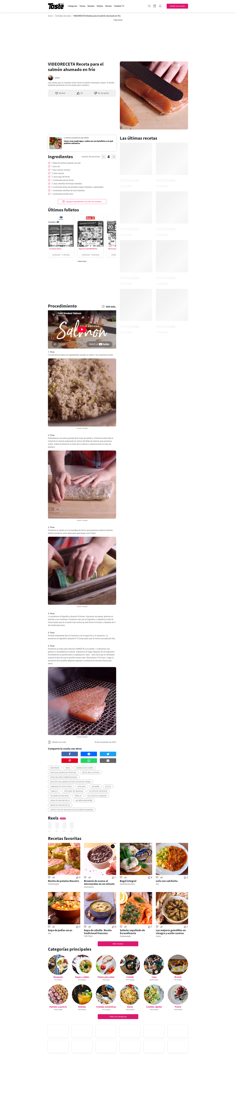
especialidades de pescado (63, 772)
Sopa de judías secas (60, 930)
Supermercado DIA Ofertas (88, 249)
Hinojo (78, 796)
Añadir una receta (177, 6)
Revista (108, 6)
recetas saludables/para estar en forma (70, 782)
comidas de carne (84, 768)
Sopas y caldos (82, 977)
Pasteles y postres (58, 1006)
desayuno (54, 768)
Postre (178, 1006)
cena (67, 768)
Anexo (130, 1006)
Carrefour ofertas (55, 249)
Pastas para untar (106, 977)
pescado (82, 786)
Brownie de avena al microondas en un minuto (99, 882)
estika (57, 78)
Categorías (72, 6)
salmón (95, 786)
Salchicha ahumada (97, 796)
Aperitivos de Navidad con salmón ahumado (71, 810)
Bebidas (82, 1006)
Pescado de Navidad (73, 791)
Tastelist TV (119, 6)
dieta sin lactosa (90, 772)
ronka (158, 936)
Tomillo (54, 791)
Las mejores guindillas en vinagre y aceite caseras (171, 932)
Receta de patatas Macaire (63, 880)
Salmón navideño (84, 800)
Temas (82, 6)
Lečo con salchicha (167, 880)
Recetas (91, 6)
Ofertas (100, 6)
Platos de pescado (98, 791)
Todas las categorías (118, 1017)
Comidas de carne (63, 16)
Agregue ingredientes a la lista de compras (84, 202)
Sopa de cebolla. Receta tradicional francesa (98, 932)
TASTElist (88, 936)
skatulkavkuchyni (127, 884)
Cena (154, 977)
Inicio (50, 16)
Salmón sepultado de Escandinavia (132, 932)
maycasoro (89, 887)
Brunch (178, 977)
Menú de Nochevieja (60, 805)
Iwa (157, 884)
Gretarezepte (53, 884)
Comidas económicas (106, 1006)
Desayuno (58, 977)
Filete (108, 786)
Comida (130, 977)
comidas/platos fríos (61, 786)
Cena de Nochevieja (60, 800)
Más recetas (118, 944)
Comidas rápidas (154, 1006)
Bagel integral (128, 880)
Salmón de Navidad (59, 796)
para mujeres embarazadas (63, 777)
